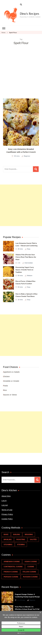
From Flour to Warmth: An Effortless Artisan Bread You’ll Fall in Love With (27, 609)
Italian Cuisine (29, 572)
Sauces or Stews (10, 395)
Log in (4, 501)
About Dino (6, 496)
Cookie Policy (7, 519)
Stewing (21, 544)
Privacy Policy (7, 514)
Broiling (8, 539)
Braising (29, 534)
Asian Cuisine (31, 561)
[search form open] (21, 5)
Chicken (6, 376)
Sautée (33, 539)
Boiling (16, 534)
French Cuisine (11, 572)
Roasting (20, 539)
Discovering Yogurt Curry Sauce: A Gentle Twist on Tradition (24, 269)
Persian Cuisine (11, 577)
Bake (6, 534)
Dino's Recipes (29, 14)
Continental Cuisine (13, 566)
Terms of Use (7, 510)
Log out (5, 505)
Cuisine (30, 566)
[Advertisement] (21, 76)
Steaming (8, 544)
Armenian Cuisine (12, 561)
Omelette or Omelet (11, 381)
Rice (5, 390)
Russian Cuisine (30, 577)
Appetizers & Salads (11, 372)
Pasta (5, 386)
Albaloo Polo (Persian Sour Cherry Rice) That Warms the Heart (25, 257)
